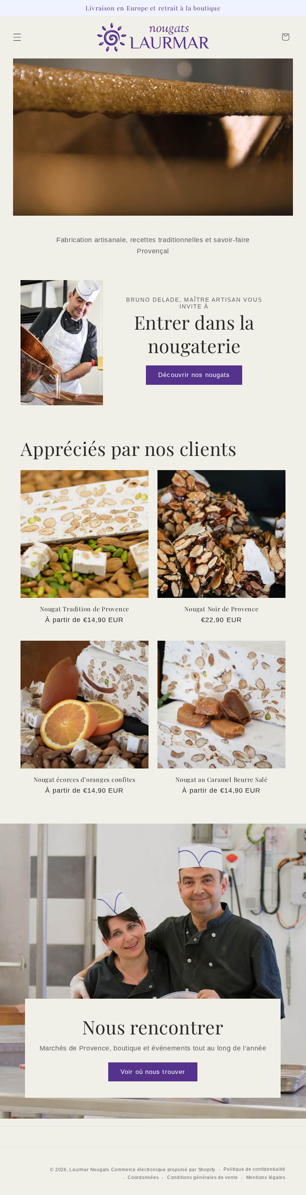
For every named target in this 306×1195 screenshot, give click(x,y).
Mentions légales (265, 1177)
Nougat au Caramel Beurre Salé (221, 779)
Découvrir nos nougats (194, 374)
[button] (17, 37)
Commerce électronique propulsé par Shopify (163, 1169)
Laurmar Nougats (89, 1169)
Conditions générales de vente (202, 1177)
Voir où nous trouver (153, 1071)
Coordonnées (143, 1177)
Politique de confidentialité (254, 1169)
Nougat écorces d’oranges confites (84, 779)
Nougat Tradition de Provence (84, 609)
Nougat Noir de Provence (221, 609)
